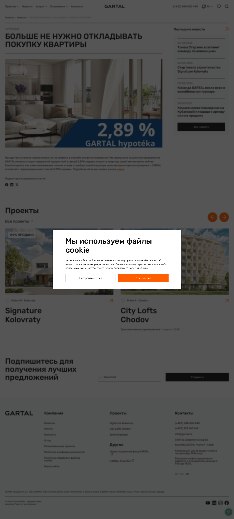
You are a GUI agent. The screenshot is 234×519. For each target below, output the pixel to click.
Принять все (143, 278)
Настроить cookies (90, 278)
